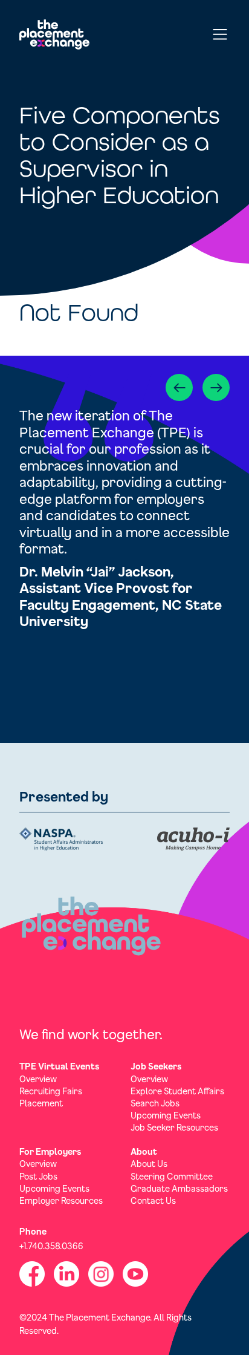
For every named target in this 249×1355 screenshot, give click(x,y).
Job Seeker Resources (174, 1127)
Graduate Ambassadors (179, 1188)
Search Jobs (155, 1103)
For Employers (50, 1151)
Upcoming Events (166, 1115)
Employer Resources (61, 1200)
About (144, 1151)
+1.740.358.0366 (51, 1246)
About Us (149, 1163)
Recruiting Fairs (50, 1091)
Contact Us (153, 1200)
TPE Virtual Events (59, 1066)
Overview (38, 1079)
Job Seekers (156, 1066)
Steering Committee (172, 1176)
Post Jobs (38, 1176)
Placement (41, 1103)
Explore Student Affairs (177, 1091)
